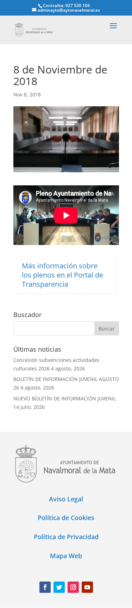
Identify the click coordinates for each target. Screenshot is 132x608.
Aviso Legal (66, 499)
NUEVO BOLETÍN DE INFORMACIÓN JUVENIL (64, 398)
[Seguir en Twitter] (59, 587)
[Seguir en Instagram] (73, 587)
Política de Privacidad (66, 536)
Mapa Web (66, 556)
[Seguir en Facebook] (45, 587)
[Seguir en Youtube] (87, 587)
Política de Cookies (66, 517)
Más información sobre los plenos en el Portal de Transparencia (62, 275)
